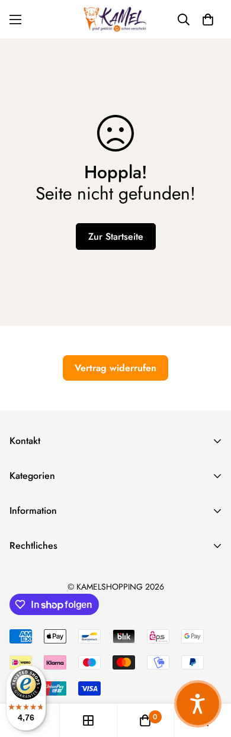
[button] (208, 19)
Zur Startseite (115, 236)
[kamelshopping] (115, 19)
